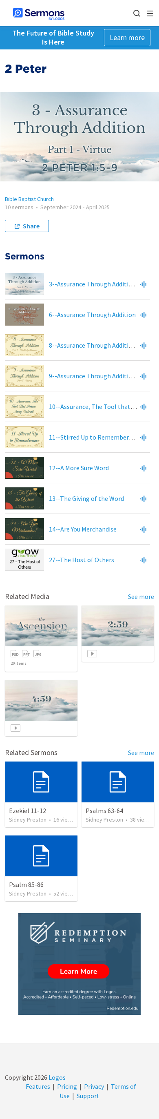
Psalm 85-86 (26, 884)
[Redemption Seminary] (79, 964)
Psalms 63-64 (104, 810)
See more (141, 596)
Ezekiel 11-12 (27, 810)
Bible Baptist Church (29, 199)
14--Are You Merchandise (83, 529)
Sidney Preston (27, 819)
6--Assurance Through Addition (92, 314)
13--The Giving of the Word (86, 498)
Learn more (127, 37)
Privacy (94, 1086)
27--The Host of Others (81, 560)
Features (38, 1086)
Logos (56, 1077)
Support (88, 1096)
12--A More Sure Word (79, 468)
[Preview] (143, 284)
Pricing (67, 1086)
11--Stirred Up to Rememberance (95, 437)
